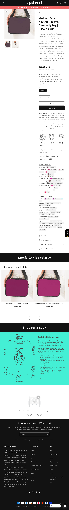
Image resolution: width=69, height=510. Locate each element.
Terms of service (54, 454)
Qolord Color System (36, 465)
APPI (51, 483)
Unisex (48, 199)
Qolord (19, 506)
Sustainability (35, 469)
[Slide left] (31, 313)
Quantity (41, 94)
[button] (3, 3)
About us (33, 477)
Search (33, 454)
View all (34, 318)
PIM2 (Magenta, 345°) (57, 178)
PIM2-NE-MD (51, 167)
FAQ (51, 450)
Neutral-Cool (56, 185)
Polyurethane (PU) (51, 203)
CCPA (51, 473)
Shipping (41, 69)
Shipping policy (54, 462)
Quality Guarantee (57, 150)
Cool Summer (51, 172)
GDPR (51, 469)
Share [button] (42, 12)
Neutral (51, 174)
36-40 (55, 188)
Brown (51, 176)
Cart (32, 458)
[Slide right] (38, 313)
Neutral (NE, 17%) (56, 181)
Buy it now (52, 108)
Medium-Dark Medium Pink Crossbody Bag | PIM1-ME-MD (49, 303)
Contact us (34, 481)
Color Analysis (35, 462)
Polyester (47, 205)
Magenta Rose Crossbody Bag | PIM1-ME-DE (17, 303)
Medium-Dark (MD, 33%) (55, 183)
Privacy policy (53, 458)
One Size (42, 90)
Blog (32, 473)
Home (32, 450)
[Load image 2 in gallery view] (15, 44)
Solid (47, 192)
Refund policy (53, 465)
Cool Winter (53, 169)
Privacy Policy (39, 439)
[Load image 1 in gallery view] (8, 44)
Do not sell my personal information (56, 478)
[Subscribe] (48, 434)
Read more (43, 379)
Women (56, 199)
